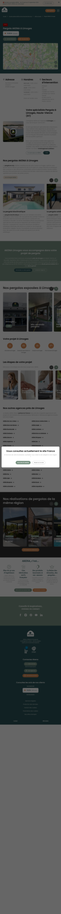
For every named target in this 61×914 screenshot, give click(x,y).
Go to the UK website (23, 462)
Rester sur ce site (39, 462)
